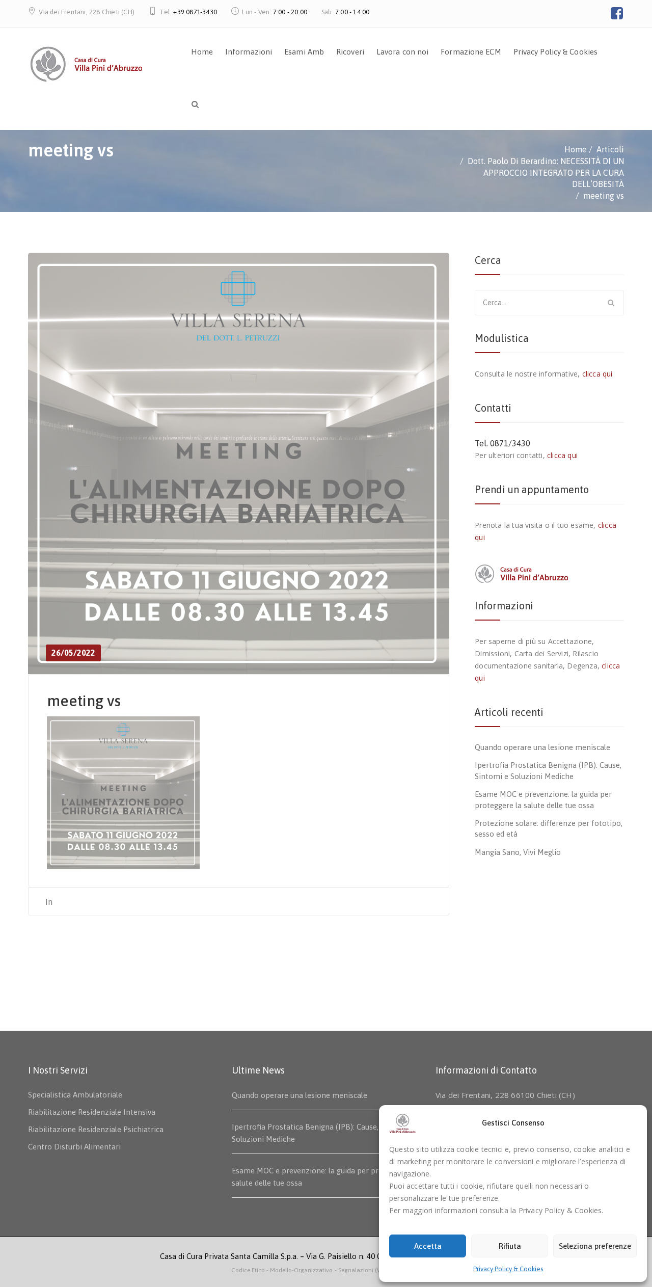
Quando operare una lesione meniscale (542, 747)
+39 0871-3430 (195, 12)
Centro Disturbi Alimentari (74, 1146)
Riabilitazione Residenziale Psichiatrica (96, 1129)
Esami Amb (304, 51)
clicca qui (597, 374)
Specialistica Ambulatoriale (75, 1094)
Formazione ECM (471, 51)
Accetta (428, 1246)
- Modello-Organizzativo (299, 1270)
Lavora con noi (402, 51)
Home (202, 51)
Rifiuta (510, 1246)
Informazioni (248, 51)
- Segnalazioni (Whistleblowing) (378, 1270)
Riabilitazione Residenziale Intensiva (91, 1112)
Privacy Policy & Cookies (508, 1269)
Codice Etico (248, 1270)
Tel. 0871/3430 (502, 443)
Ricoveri (350, 51)
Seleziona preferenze (595, 1246)
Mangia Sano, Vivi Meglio (518, 852)
